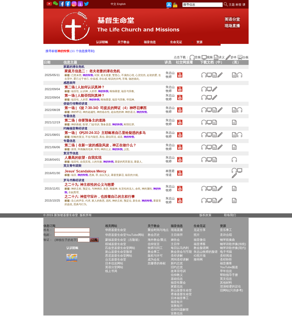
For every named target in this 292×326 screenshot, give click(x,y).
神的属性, (147, 188)
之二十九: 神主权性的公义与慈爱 (89, 184)
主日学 (175, 244)
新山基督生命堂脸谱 (118, 251)
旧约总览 (177, 267)
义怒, (127, 149)
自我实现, (86, 161)
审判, (97, 149)
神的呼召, (77, 112)
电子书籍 (226, 251)
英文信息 (226, 278)
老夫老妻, (106, 75)
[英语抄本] (234, 175)
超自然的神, (118, 112)
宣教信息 (177, 313)
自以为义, (105, 174)
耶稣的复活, (78, 136)
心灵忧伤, (141, 75)
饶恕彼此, (134, 78)
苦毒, (125, 78)
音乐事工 (226, 230)
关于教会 (124, 42)
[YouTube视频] (179, 74)
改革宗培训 (178, 271)
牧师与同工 (155, 248)
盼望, (86, 124)
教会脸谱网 (201, 248)
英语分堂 (232, 19)
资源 (199, 42)
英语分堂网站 (114, 267)
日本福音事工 (180, 298)
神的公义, (106, 149)
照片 (197, 234)
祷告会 (175, 239)
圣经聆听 (226, 259)
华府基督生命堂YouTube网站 (124, 234)
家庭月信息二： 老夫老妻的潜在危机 (92, 71)
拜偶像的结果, (86, 149)
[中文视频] (209, 74)
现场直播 (232, 26)
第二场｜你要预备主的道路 (85, 120)
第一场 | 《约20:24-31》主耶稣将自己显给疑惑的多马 (105, 133)
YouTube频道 (229, 267)
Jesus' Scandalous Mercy (85, 171)
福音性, (75, 91)
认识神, (84, 91)
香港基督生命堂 (181, 294)
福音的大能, (132, 174)
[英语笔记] (234, 74)
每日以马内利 (180, 248)
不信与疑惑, (92, 136)
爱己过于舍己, (82, 78)
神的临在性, (104, 112)
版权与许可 (155, 255)
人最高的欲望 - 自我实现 (83, 157)
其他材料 (226, 282)
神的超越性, (90, 112)
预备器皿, (106, 124)
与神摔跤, (97, 188)
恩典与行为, (80, 204)
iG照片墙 (200, 255)
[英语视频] (239, 170)
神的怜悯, (88, 75)
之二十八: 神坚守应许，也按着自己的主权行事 (100, 196)
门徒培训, (95, 124)
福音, (74, 174)
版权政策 (205, 215)
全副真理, (73, 192)
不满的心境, (128, 75)
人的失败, (97, 161)
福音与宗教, (128, 91)
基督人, (138, 161)
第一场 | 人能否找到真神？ (85, 95)
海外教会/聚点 (157, 239)
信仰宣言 (154, 244)
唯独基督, (115, 91)
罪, (97, 174)
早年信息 (226, 271)
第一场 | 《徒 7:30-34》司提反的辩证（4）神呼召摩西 (106, 108)
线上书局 (111, 271)
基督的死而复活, (124, 161)
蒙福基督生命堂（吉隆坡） (123, 239)
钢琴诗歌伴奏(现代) (233, 248)
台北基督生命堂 (115, 259)
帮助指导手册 (229, 275)
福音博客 (200, 244)
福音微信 (200, 239)
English (121, 4)
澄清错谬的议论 (230, 286)
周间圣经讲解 (180, 259)
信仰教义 (177, 275)
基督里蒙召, (118, 174)
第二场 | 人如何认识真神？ (85, 87)
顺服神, (114, 188)
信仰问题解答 (180, 309)
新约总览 (177, 263)
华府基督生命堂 (115, 230)
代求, (88, 200)
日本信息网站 (114, 263)
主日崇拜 (177, 234)
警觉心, (116, 75)
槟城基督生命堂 (115, 244)
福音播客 (226, 263)
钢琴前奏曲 (227, 239)
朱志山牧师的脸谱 (206, 251)
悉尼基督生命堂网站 (118, 255)
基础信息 (177, 278)
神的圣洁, (131, 112)
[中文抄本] (220, 74)
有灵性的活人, (127, 188)
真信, (102, 136)
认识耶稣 (102, 42)
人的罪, (93, 91)
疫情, (74, 149)
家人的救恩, (99, 200)
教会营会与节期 (181, 251)
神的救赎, (77, 124)
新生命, (137, 200)
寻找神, (130, 99)
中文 (113, 4)
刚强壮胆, (129, 124)
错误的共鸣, (115, 78)
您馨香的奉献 (157, 263)
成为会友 (154, 259)
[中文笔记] (214, 74)
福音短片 (177, 302)
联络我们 (230, 215)
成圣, (120, 136)
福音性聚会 (178, 282)
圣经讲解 (177, 255)
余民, (138, 188)
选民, (109, 200)
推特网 (198, 259)
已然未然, (77, 75)
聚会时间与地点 (158, 230)
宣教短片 (177, 305)
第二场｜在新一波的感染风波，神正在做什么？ (100, 145)
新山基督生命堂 (181, 290)
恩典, (92, 174)
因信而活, (111, 136)
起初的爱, (152, 75)
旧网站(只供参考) (231, 290)
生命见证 (176, 42)
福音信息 (150, 42)
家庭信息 (177, 286)
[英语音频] (239, 74)
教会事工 (154, 251)
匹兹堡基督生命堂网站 (120, 248)
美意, (106, 188)
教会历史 (154, 234)
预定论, (87, 188)
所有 (89, 215)
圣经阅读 (226, 255)
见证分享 (200, 230)
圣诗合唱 (226, 234)
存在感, (103, 78)
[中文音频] (203, 74)
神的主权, (77, 188)
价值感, (94, 78)
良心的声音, (78, 200)
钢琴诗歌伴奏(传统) (233, 244)
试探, (97, 75)
